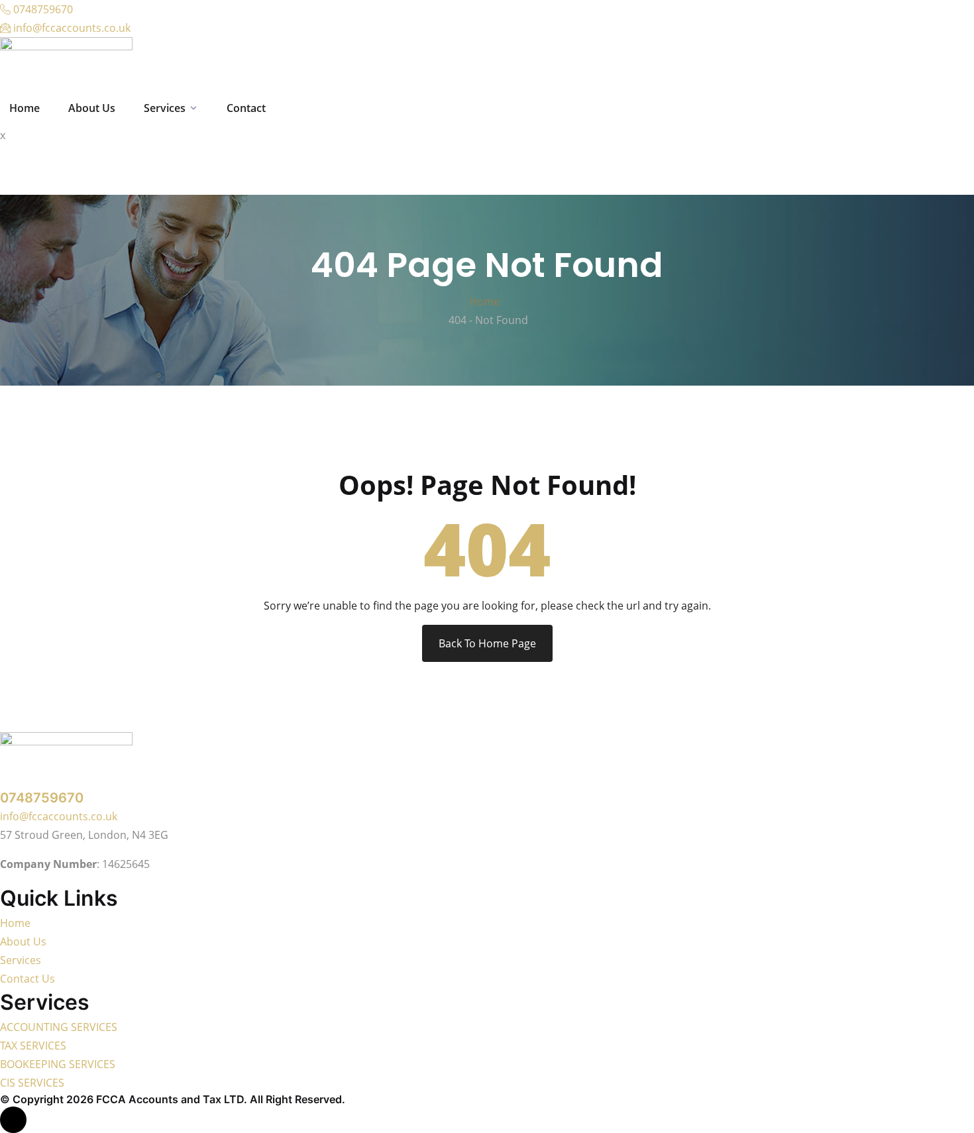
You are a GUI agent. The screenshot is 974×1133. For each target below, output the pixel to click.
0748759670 (41, 798)
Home (487, 301)
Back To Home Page (487, 643)
